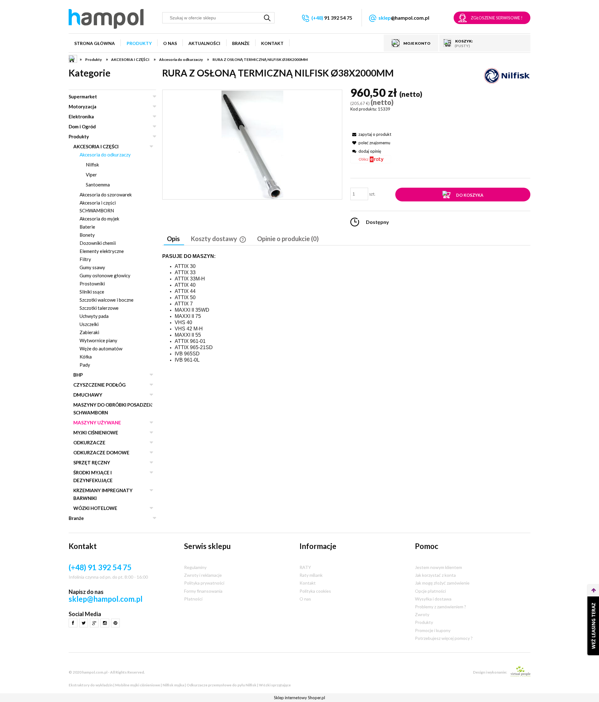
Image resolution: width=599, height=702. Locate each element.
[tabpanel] (346, 308)
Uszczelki (89, 324)
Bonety (87, 235)
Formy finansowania (203, 591)
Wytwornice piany (98, 340)
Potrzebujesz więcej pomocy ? (444, 638)
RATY (305, 567)
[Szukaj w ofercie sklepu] (267, 17)
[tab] (174, 239)
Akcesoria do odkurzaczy (105, 154)
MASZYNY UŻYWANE (97, 422)
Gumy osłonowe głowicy (105, 275)
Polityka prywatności (204, 583)
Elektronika (81, 116)
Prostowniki (92, 283)
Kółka (86, 356)
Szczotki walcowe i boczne (107, 300)
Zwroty (422, 614)
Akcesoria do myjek (99, 218)
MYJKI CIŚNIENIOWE (95, 432)
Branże (76, 518)
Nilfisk (92, 164)
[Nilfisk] (507, 75)
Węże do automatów (101, 348)
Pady (85, 365)
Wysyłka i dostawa (433, 598)
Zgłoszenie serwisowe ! (497, 17)
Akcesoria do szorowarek (106, 194)
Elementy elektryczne (102, 251)
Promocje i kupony (432, 630)
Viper (91, 174)
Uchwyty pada (94, 316)
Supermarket (83, 96)
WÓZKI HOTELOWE (95, 508)
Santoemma (98, 184)
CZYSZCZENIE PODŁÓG (99, 385)
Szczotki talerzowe (99, 308)
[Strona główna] (106, 19)
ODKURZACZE (89, 442)
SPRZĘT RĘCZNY (91, 462)
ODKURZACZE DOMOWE (101, 452)
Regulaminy (195, 567)
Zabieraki (89, 332)
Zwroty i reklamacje (203, 575)
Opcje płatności (430, 591)
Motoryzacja (82, 106)
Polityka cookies (315, 591)
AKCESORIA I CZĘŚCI (96, 146)
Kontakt (308, 583)
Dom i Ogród (82, 126)
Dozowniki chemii (98, 243)
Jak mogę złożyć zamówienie (442, 583)
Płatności (193, 598)
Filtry (85, 259)
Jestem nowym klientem (438, 567)
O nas (305, 598)
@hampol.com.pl (403, 18)
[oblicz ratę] (370, 162)
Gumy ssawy (92, 267)
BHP (78, 375)
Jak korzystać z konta (435, 575)
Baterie (87, 227)
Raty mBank (311, 575)
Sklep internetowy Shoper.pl (299, 697)
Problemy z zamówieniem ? (440, 606)
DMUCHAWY (87, 395)
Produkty (79, 136)
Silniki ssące (92, 291)
